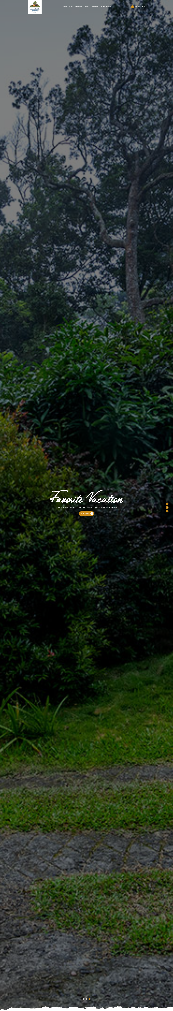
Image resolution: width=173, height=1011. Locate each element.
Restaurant (94, 6)
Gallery (102, 6)
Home (65, 6)
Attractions (78, 6)
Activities (86, 6)
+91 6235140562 (140, 7)
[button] (83, 999)
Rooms (71, 6)
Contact (108, 6)
